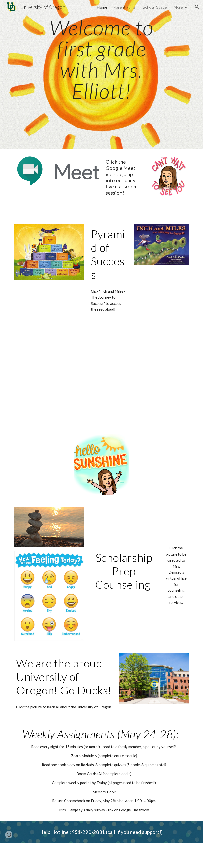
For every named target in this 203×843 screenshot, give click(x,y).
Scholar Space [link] (155, 7)
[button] (197, 7)
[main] (101, 74)
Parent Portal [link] (125, 7)
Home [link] (102, 7)
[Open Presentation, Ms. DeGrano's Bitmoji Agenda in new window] (164, 343)
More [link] (178, 7)
